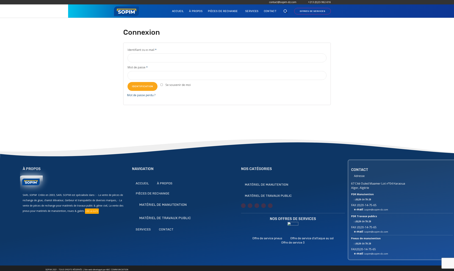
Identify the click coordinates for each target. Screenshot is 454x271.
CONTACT (166, 229)
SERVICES (143, 229)
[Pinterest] (270, 205)
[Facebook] (250, 205)
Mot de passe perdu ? (141, 95)
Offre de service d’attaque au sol (312, 238)
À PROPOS (164, 183)
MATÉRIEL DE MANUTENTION (163, 205)
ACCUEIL (142, 183)
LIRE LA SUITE (91, 211)
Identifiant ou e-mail (142, 50)
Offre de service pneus (267, 238)
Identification (142, 86)
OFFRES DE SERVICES (312, 11)
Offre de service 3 (292, 242)
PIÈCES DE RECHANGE (152, 193)
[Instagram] (256, 205)
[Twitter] (243, 205)
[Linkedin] (263, 205)
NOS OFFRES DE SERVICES (293, 219)
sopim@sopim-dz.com (376, 209)
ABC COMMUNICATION (117, 269)
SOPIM (48, 269)
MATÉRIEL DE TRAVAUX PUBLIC (165, 218)
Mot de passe (138, 67)
